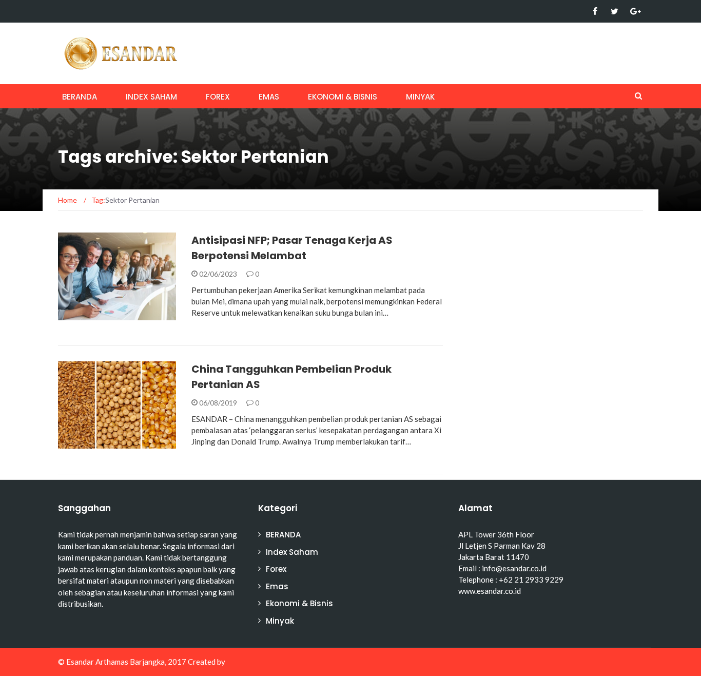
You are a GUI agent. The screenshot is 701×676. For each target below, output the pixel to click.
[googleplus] (634, 11)
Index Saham (151, 96)
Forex (218, 96)
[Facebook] (595, 11)
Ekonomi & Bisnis (342, 96)
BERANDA (79, 96)
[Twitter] (615, 11)
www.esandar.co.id (489, 590)
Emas (269, 96)
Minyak (420, 96)
